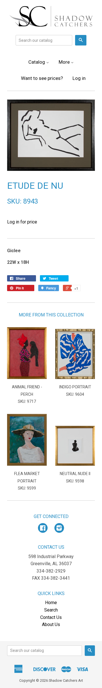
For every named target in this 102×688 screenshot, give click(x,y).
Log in (79, 78)
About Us (51, 624)
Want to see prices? (42, 78)
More (65, 62)
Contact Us (51, 617)
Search (51, 610)
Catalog (37, 62)
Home (51, 602)
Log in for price (22, 222)
